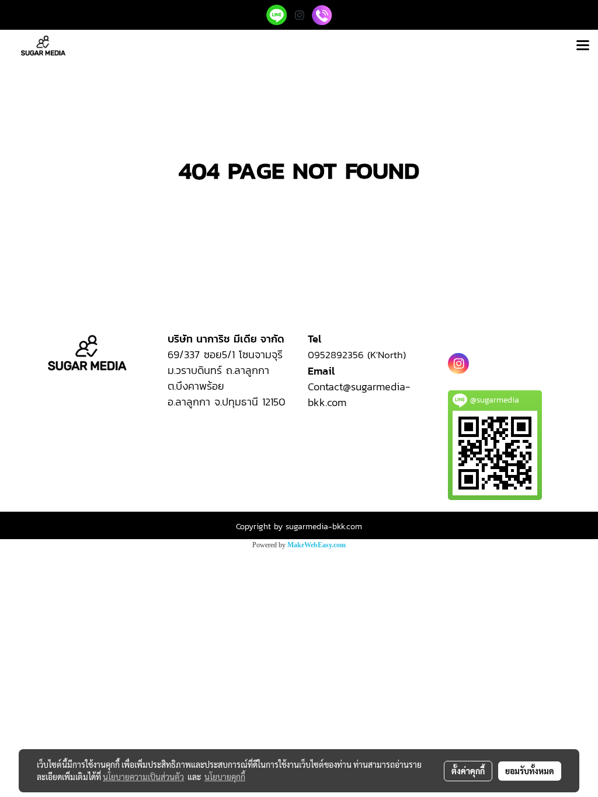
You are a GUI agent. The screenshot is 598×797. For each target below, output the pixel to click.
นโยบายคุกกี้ (224, 776)
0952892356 (337, 354)
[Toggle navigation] (583, 46)
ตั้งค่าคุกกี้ (468, 770)
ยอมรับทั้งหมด (529, 770)
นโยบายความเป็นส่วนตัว (143, 776)
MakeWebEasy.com (316, 545)
